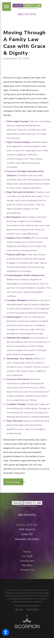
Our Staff (27, 556)
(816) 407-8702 (27, 14)
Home (27, 551)
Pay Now (27, 565)
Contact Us (27, 569)
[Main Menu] (6, 6)
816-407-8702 (27, 514)
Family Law (27, 560)
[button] (5, 632)
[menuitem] (27, 552)
